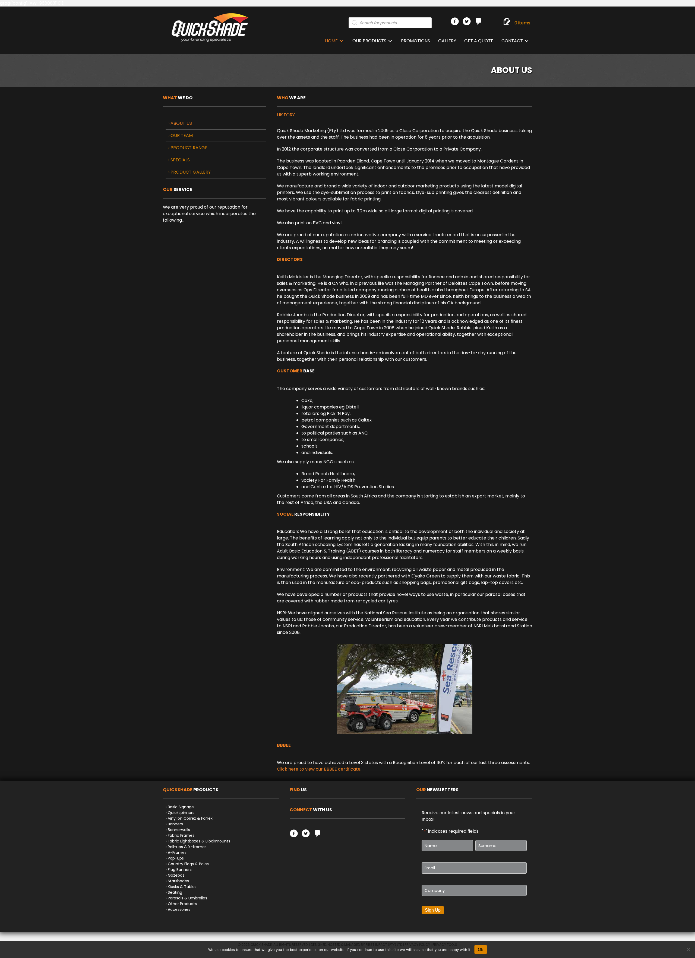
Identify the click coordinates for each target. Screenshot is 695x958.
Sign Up (433, 910)
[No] (688, 949)
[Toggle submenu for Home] (341, 41)
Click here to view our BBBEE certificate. (319, 769)
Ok (481, 949)
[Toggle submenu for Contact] (526, 41)
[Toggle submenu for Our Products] (390, 41)
